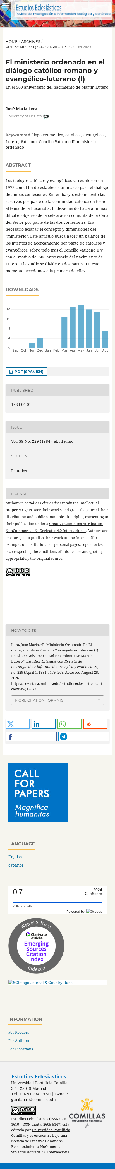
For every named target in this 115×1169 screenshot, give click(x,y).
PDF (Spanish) (28, 371)
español (15, 865)
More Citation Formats (39, 700)
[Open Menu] (5, 5)
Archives (30, 41)
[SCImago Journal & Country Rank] (40, 982)
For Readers (18, 1032)
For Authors (18, 1040)
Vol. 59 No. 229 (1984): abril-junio (39, 47)
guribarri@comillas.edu (33, 1099)
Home (12, 41)
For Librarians (20, 1048)
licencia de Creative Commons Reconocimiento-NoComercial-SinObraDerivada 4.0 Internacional (40, 1147)
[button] (18, 724)
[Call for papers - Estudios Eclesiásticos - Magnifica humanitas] (38, 821)
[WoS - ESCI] (36, 972)
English (15, 856)
